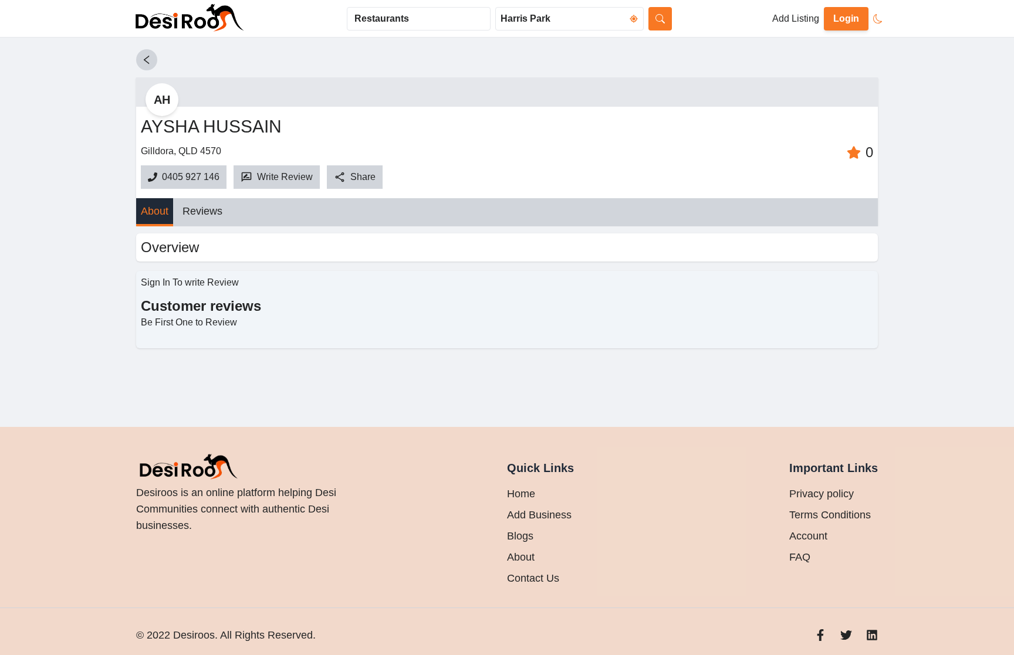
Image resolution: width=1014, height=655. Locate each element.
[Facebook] (820, 635)
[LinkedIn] (872, 635)
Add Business (539, 515)
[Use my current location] (633, 18)
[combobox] (419, 18)
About (154, 211)
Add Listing (795, 18)
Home (521, 494)
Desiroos (192, 635)
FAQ (799, 557)
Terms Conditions (830, 515)
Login (846, 18)
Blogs (520, 536)
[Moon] (878, 18)
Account (808, 536)
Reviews (202, 211)
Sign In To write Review (190, 282)
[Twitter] (846, 635)
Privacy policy (821, 494)
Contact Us (533, 578)
